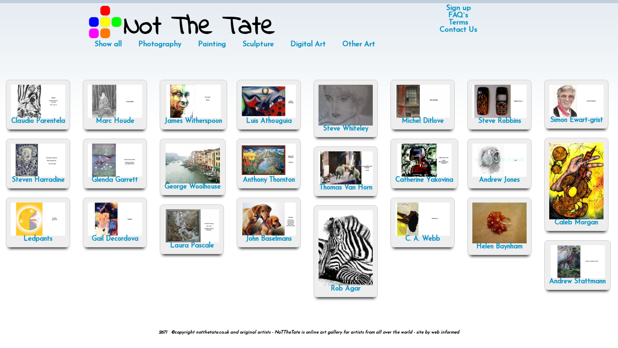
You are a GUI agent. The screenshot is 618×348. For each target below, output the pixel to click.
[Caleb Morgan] (576, 217)
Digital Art (308, 44)
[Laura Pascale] (192, 240)
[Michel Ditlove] (422, 116)
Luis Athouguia (269, 121)
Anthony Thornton (269, 180)
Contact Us (458, 30)
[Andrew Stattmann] (578, 276)
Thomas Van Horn (345, 187)
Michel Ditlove (423, 121)
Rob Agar (346, 288)
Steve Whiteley (345, 129)
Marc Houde (115, 121)
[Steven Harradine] (38, 175)
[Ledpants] (38, 234)
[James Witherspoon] (193, 116)
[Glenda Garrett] (115, 175)
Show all (108, 44)
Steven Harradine (38, 180)
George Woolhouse (193, 187)
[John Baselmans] (269, 234)
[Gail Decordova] (115, 234)
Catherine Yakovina (424, 180)
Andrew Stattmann (577, 281)
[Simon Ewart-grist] (576, 115)
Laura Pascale (192, 245)
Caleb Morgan (576, 222)
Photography (159, 44)
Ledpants (38, 239)
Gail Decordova (115, 239)
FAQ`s (458, 15)
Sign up (458, 8)
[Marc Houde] (115, 116)
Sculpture (258, 44)
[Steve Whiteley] (346, 124)
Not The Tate (199, 27)
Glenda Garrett (115, 180)
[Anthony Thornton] (269, 175)
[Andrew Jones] (499, 175)
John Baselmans (269, 239)
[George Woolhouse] (193, 182)
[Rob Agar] (346, 283)
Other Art (358, 44)
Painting (212, 44)
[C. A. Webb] (422, 234)
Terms (458, 22)
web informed (445, 332)
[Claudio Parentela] (38, 116)
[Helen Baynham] (499, 241)
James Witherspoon (193, 121)
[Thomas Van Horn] (346, 182)
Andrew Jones (499, 180)
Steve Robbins (499, 121)
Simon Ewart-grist (576, 120)
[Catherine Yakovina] (424, 175)
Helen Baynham (499, 246)
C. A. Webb (422, 239)
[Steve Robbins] (499, 116)
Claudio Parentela (38, 121)
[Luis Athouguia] (269, 116)
